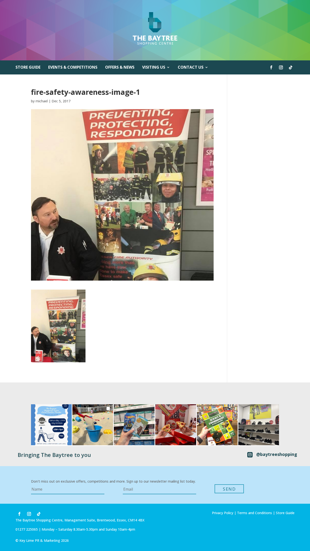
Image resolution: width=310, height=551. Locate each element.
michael (42, 101)
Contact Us (190, 67)
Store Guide (28, 67)
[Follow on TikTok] (290, 67)
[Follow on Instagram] (281, 67)
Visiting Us (153, 67)
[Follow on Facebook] (271, 67)
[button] (51, 424)
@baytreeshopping (276, 454)
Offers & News (119, 67)
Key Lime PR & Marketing (40, 540)
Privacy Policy (222, 512)
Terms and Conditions (254, 512)
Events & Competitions (72, 67)
